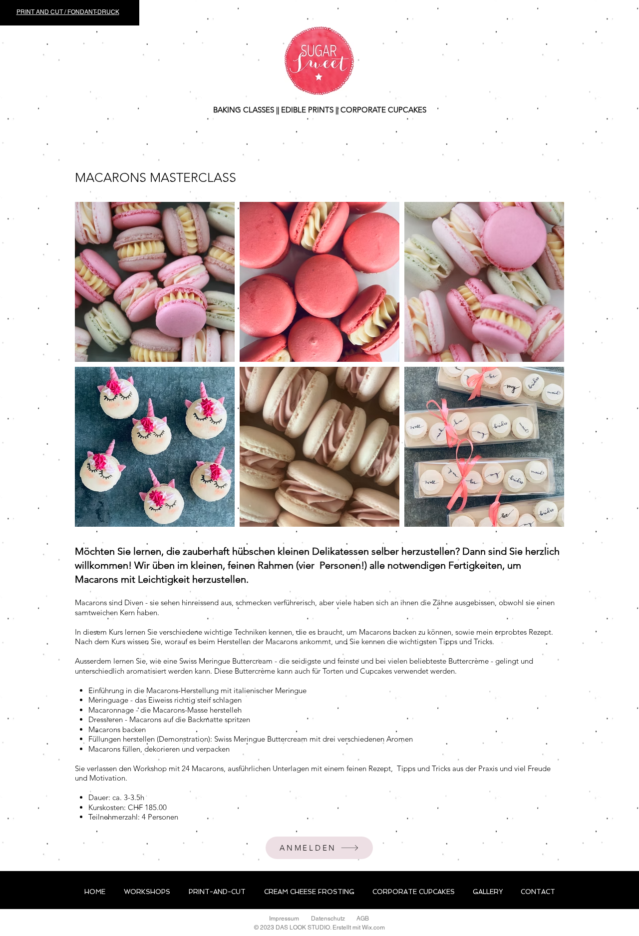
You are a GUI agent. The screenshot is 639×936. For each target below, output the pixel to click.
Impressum (284, 918)
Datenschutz (328, 918)
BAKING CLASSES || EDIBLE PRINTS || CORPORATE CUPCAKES (319, 109)
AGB (362, 918)
